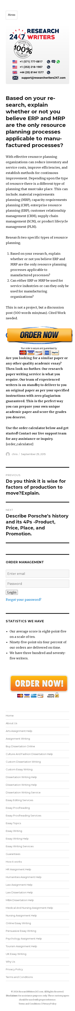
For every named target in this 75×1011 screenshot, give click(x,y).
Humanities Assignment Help (24, 877)
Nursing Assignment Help (21, 915)
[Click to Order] (37, 340)
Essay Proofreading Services (23, 815)
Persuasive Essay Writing (21, 930)
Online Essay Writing (18, 923)
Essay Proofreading (18, 807)
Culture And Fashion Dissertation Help (29, 754)
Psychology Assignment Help (24, 938)
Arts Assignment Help (19, 730)
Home (10, 715)
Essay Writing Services (19, 846)
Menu (11, 15)
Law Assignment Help (19, 884)
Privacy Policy (14, 969)
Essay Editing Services (19, 800)
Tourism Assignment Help (21, 946)
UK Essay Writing (16, 953)
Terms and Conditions (19, 977)
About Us (11, 723)
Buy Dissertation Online (20, 746)
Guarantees (13, 853)
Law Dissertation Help (19, 892)
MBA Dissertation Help (20, 900)
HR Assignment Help (18, 869)
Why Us (10, 961)
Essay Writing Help (17, 838)
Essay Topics (13, 823)
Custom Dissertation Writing (23, 761)
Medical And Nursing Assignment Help (29, 907)
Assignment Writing (18, 738)
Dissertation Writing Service (23, 792)
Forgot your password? (23, 600)
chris (15, 454)
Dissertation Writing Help (21, 777)
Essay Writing (14, 830)
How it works (14, 861)
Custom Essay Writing (19, 769)
